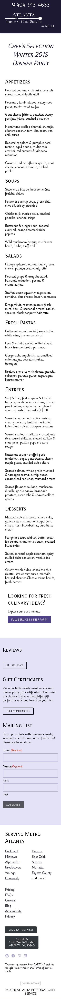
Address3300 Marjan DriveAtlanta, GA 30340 (21, 942)
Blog (8, 905)
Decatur (37, 851)
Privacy (10, 916)
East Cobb (39, 856)
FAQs (9, 894)
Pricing (10, 889)
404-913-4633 (33, 4)
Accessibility (13, 911)
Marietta (38, 867)
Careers (10, 900)
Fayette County (42, 872)
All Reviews (14, 665)
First (6, 780)
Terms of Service (43, 967)
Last (5, 794)
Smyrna (37, 862)
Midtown (11, 856)
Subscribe (13, 804)
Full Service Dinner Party (29, 619)
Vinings (10, 872)
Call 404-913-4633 (20, 929)
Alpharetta (12, 862)
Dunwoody (12, 878)
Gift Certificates (18, 711)
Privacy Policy (21, 967)
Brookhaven (13, 867)
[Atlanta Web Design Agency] (31, 984)
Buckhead (11, 851)
